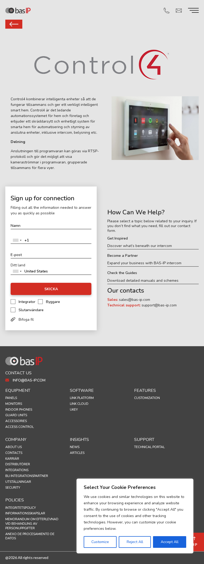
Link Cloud (79, 404)
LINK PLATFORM (82, 398)
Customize (100, 541)
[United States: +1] (17, 240)
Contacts (13, 453)
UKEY (74, 409)
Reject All (135, 541)
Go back (13, 24)
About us (13, 447)
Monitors (13, 404)
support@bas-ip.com (159, 305)
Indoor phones (18, 409)
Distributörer (17, 464)
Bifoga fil (26, 319)
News (74, 447)
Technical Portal (149, 447)
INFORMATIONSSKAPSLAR (25, 513)
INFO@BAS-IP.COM (28, 380)
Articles (77, 453)
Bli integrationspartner (26, 476)
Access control (19, 427)
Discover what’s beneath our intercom (139, 246)
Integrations (16, 470)
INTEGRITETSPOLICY (20, 508)
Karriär (12, 459)
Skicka (51, 289)
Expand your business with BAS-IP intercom (144, 263)
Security (12, 487)
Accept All (169, 541)
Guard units (16, 415)
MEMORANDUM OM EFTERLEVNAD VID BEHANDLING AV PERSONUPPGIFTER (31, 523)
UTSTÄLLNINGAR (18, 482)
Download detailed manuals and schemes (142, 280)
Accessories (16, 421)
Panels (11, 398)
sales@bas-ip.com (134, 299)
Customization (147, 398)
